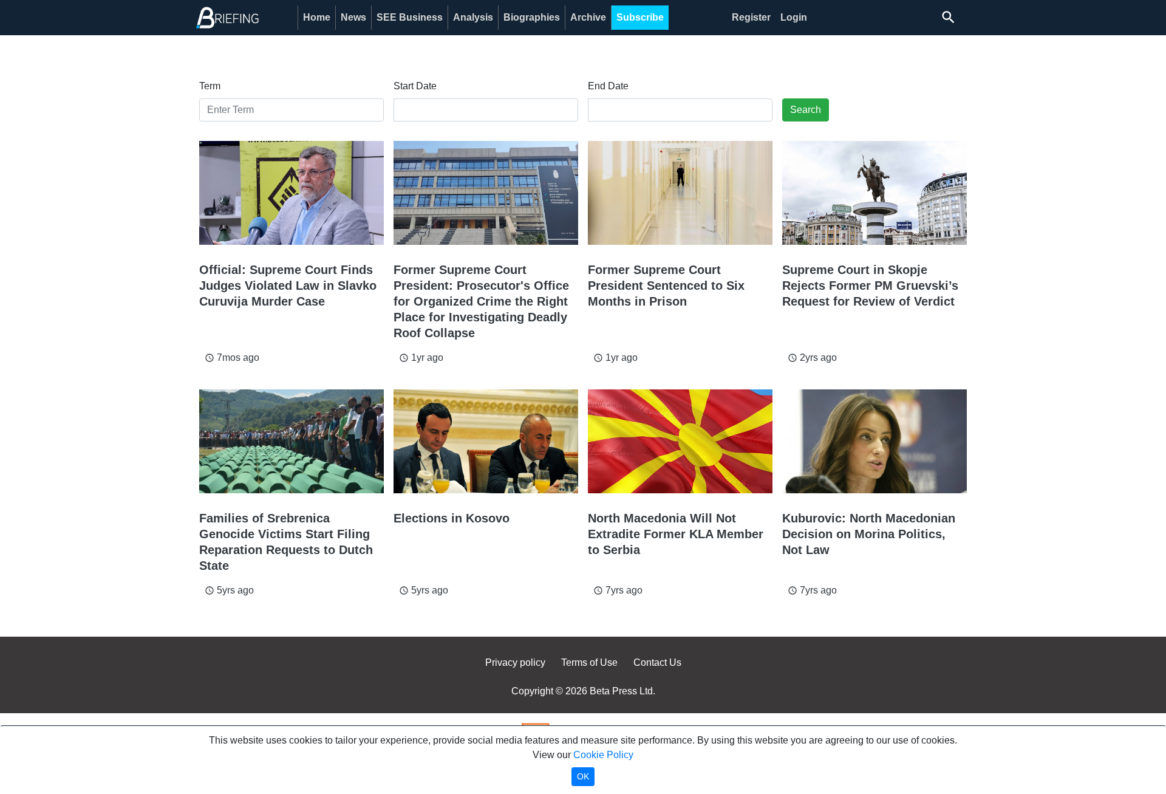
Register (751, 17)
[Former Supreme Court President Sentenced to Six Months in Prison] (680, 193)
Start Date (415, 86)
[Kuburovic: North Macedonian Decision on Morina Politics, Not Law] (874, 441)
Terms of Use (589, 662)
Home (316, 17)
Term (209, 86)
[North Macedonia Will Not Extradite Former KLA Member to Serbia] (680, 441)
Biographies (531, 17)
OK (583, 776)
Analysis (473, 17)
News (353, 17)
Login (793, 17)
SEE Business (410, 17)
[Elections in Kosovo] (486, 441)
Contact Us (657, 662)
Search (805, 109)
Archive (588, 17)
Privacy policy (515, 662)
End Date (608, 86)
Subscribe (640, 17)
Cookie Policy (603, 755)
